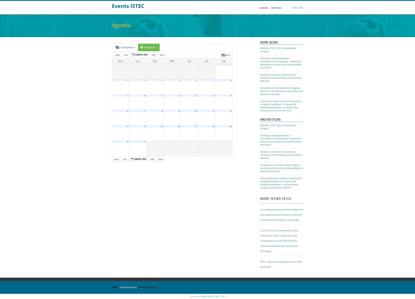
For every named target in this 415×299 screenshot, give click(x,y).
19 (179, 111)
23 (127, 126)
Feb (153, 55)
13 (196, 95)
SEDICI (210, 296)
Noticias (276, 8)
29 (231, 126)
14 (213, 95)
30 (127, 142)
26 (179, 126)
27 (196, 126)
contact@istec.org (128, 287)
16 (127, 111)
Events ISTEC (128, 5)
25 (162, 126)
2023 (162, 55)
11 (162, 95)
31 (145, 142)
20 (196, 111)
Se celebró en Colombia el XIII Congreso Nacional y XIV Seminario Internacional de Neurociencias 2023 (281, 91)
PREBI (204, 296)
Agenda (263, 8)
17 (145, 111)
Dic (126, 55)
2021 (118, 55)
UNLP (217, 296)
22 (231, 111)
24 (145, 126)
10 (145, 95)
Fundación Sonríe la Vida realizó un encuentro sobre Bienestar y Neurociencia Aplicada (281, 78)
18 (162, 111)
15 (231, 95)
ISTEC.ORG (297, 7)
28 (213, 126)
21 (213, 111)
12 (179, 95)
